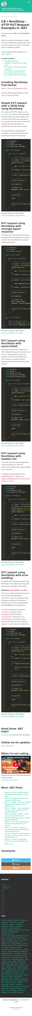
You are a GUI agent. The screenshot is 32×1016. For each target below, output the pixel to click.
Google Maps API (7, 953)
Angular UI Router (7, 930)
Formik (17, 949)
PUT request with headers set (15, 73)
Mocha (22, 963)
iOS (25, 957)
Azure (8, 938)
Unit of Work (5, 986)
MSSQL (21, 965)
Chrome (24, 940)
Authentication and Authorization (12, 936)
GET (25, 52)
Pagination (9, 971)
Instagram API (6, 957)
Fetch (19, 947)
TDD (6, 982)
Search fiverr (5, 735)
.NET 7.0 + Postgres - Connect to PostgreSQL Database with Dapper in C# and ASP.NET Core (17, 829)
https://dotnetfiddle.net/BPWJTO (13, 215)
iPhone (3, 959)
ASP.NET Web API (7, 934)
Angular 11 (24, 920)
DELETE (8, 54)
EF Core (14, 945)
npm (2, 971)
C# (15, 940)
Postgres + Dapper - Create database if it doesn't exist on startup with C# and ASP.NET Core (17, 835)
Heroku (25, 953)
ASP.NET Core (13, 932)
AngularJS (17, 930)
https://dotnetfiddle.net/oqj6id (12, 333)
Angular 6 (4, 926)
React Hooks (18, 975)
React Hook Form (7, 975)
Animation (25, 930)
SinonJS (19, 981)
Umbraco (19, 984)
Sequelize (24, 979)
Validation (4, 988)
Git (22, 949)
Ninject (19, 969)
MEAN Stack (21, 961)
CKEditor (4, 942)
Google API (23, 951)
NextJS (19, 967)
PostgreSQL (5, 973)
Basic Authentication (18, 938)
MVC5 (3, 967)
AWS (26, 936)
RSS (12, 746)
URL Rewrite (24, 986)
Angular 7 (12, 926)
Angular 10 (16, 920)
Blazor (3, 940)
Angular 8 (19, 926)
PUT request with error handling (15, 75)
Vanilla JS (12, 988)
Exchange (4, 947)
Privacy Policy (16, 1009)
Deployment (5, 943)
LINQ (10, 961)
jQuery (21, 959)
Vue (24, 988)
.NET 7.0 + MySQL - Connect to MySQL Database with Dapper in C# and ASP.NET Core (18, 804)
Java (8, 959)
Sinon (14, 981)
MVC (26, 965)
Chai (19, 940)
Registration (18, 977)
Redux (11, 977)
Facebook (12, 947)
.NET (14, 967)
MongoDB (10, 965)
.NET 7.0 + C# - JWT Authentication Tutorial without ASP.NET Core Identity (17, 823)
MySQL (8, 967)
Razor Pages (14, 973)
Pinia (15, 971)
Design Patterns (16, 943)
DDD (21, 942)
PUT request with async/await (15, 71)
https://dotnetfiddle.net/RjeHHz (12, 565)
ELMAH (21, 945)
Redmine (4, 977)
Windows (21, 990)
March (5, 886)
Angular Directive (14, 928)
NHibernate (12, 969)
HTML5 (3, 955)
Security (17, 979)
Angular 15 (12, 922)
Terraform (12, 982)
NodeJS (25, 969)
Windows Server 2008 (8, 992)
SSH (2, 982)
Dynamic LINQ (6, 945)
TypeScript (5, 984)
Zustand (20, 992)
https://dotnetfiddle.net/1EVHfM (12, 716)
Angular (9, 920)
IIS (13, 955)
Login (14, 961)
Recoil (26, 975)
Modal (3, 965)
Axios (3, 938)
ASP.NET (4, 932)
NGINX (25, 967)
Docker (25, 943)
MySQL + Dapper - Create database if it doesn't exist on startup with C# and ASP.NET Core (17, 810)
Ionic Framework (17, 957)
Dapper (15, 942)
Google (3, 951)
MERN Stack (5, 963)
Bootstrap (10, 940)
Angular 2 (4, 924)
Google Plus (18, 953)
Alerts (3, 920)
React (22, 973)
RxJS (11, 979)
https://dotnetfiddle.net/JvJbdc (12, 445)
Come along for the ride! (9, 780)
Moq (16, 965)
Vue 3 (3, 990)
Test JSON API (6, 114)
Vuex (8, 990)
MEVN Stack (15, 963)
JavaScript (14, 959)
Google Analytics (12, 951)
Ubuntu (12, 984)
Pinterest (21, 971)
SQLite (25, 981)
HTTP (9, 955)
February (6, 888)
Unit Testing (15, 986)
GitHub (17, 864)
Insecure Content (21, 955)
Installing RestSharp (11, 61)
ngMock (4, 969)
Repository (5, 979)
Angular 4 (12, 924)
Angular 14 (4, 922)
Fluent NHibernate (7, 949)
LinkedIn (4, 961)
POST (3, 54)
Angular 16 (20, 922)
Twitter (6, 746)
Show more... (9, 844)
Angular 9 (4, 928)
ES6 (26, 945)
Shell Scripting (6, 981)
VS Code (19, 988)
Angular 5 (19, 924)
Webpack (14, 990)
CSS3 (10, 942)
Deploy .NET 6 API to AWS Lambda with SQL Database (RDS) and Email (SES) (17, 794)
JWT (26, 959)
